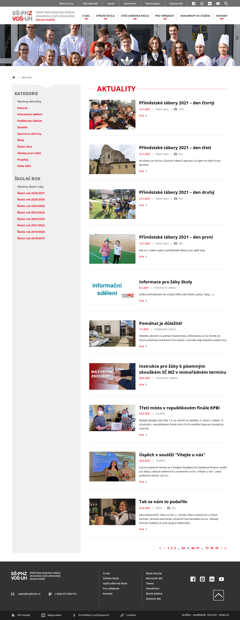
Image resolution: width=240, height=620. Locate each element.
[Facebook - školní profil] (193, 3)
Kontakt (108, 593)
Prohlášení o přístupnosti (94, 615)
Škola (20, 140)
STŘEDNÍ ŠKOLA (105, 15)
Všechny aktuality (29, 101)
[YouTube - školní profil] (221, 579)
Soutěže (22, 127)
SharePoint (130, 3)
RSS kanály (23, 615)
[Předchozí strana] (164, 548)
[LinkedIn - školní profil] (210, 3)
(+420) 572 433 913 (66, 593)
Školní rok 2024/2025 (31, 206)
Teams (110, 3)
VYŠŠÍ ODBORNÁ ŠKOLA (135, 15)
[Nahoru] (207, 595)
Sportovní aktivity (29, 133)
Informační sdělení (29, 114)
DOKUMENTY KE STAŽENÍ (195, 15)
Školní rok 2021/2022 (31, 225)
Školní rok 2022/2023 (31, 219)
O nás (106, 573)
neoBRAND (199, 614)
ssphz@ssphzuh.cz (29, 593)
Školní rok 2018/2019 (31, 238)
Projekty (22, 159)
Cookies (131, 615)
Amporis (224, 614)
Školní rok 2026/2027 (31, 193)
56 (192, 548)
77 (207, 548)
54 (183, 548)
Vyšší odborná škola (115, 583)
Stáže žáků (24, 166)
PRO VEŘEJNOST (164, 15)
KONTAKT (222, 15)
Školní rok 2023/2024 (31, 212)
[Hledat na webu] (226, 3)
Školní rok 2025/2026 (31, 199)
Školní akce (24, 146)
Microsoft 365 (90, 3)
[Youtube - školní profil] (218, 3)
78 (211, 548)
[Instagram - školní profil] (201, 3)
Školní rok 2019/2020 (31, 231)
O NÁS (86, 15)
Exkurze (22, 108)
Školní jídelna (152, 3)
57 (197, 548)
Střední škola (111, 578)
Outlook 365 (176, 3)
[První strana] (160, 548)
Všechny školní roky (30, 186)
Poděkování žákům (29, 120)
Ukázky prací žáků (29, 153)
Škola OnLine (66, 3)
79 (216, 548)
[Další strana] (221, 548)
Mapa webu (54, 615)
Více (142, 115)
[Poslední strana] (225, 548)
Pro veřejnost (111, 588)
